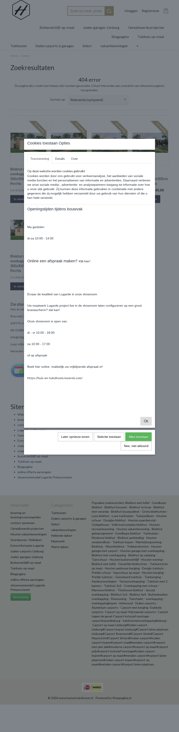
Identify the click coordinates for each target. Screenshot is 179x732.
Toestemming (39, 158)
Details (60, 158)
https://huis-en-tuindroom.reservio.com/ (55, 378)
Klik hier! (85, 261)
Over (74, 158)
